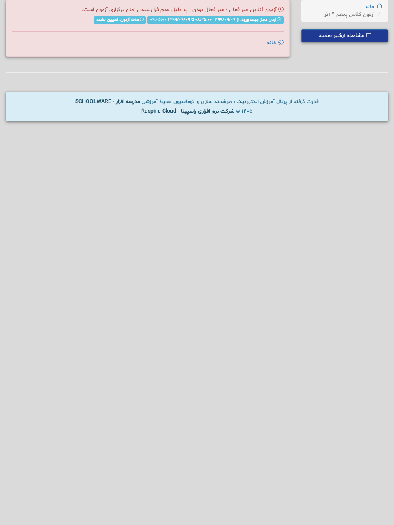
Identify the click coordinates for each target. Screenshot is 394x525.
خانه (370, 6)
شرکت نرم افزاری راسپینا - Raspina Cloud (187, 111)
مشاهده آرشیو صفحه (342, 35)
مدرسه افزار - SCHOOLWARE (107, 101)
